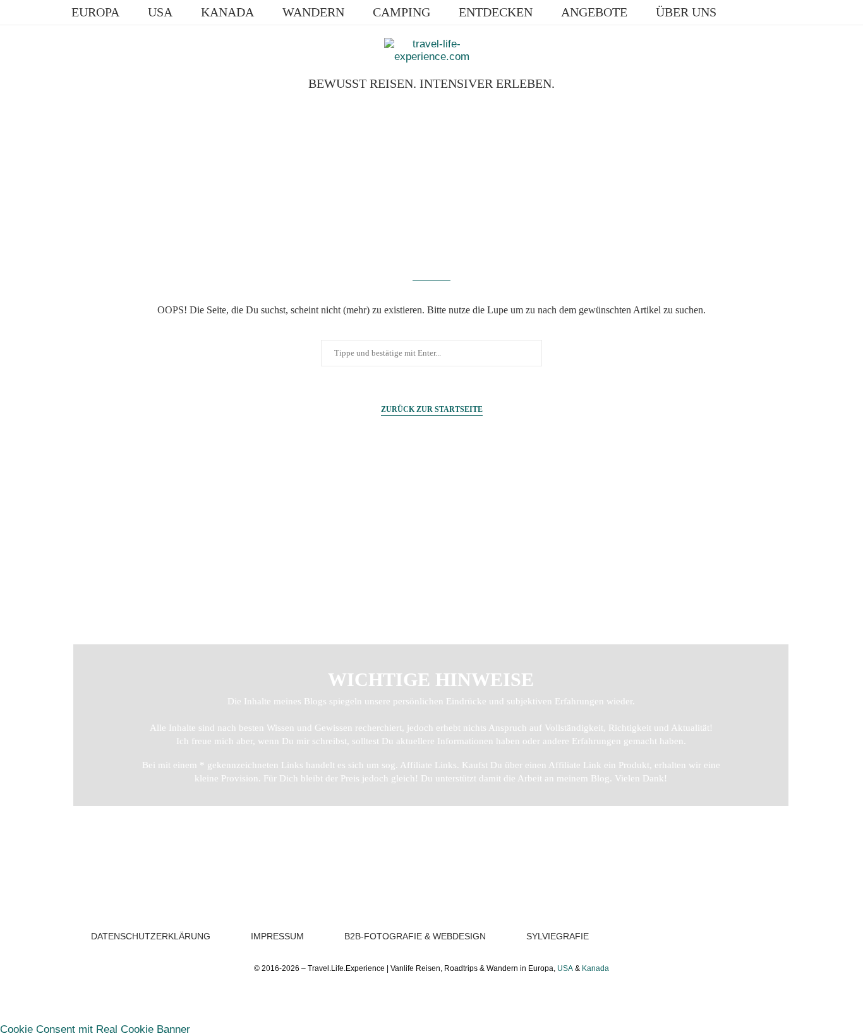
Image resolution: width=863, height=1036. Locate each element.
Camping (401, 12)
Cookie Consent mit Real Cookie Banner (95, 1029)
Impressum (277, 936)
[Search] (794, 12)
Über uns (686, 12)
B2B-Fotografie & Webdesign (415, 936)
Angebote (594, 12)
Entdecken (496, 12)
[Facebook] (745, 12)
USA (160, 12)
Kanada (227, 12)
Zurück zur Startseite (432, 409)
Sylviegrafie (557, 936)
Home (89, 525)
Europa (95, 12)
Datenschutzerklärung (150, 936)
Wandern (313, 12)
